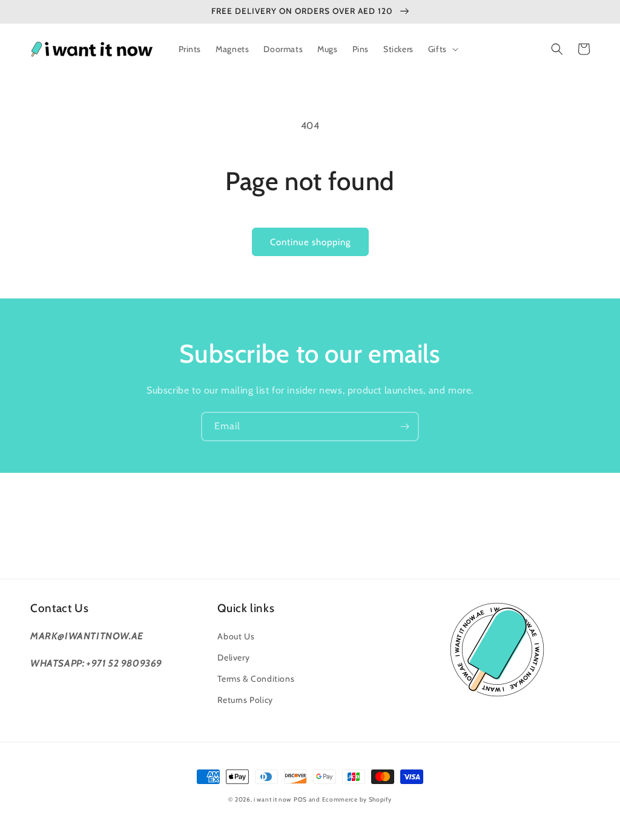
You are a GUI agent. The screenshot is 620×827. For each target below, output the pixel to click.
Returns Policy (244, 699)
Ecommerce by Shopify (357, 799)
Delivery (233, 657)
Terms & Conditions (255, 678)
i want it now (272, 799)
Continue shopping (310, 242)
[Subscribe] (404, 426)
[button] (442, 49)
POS (300, 799)
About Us (235, 636)
